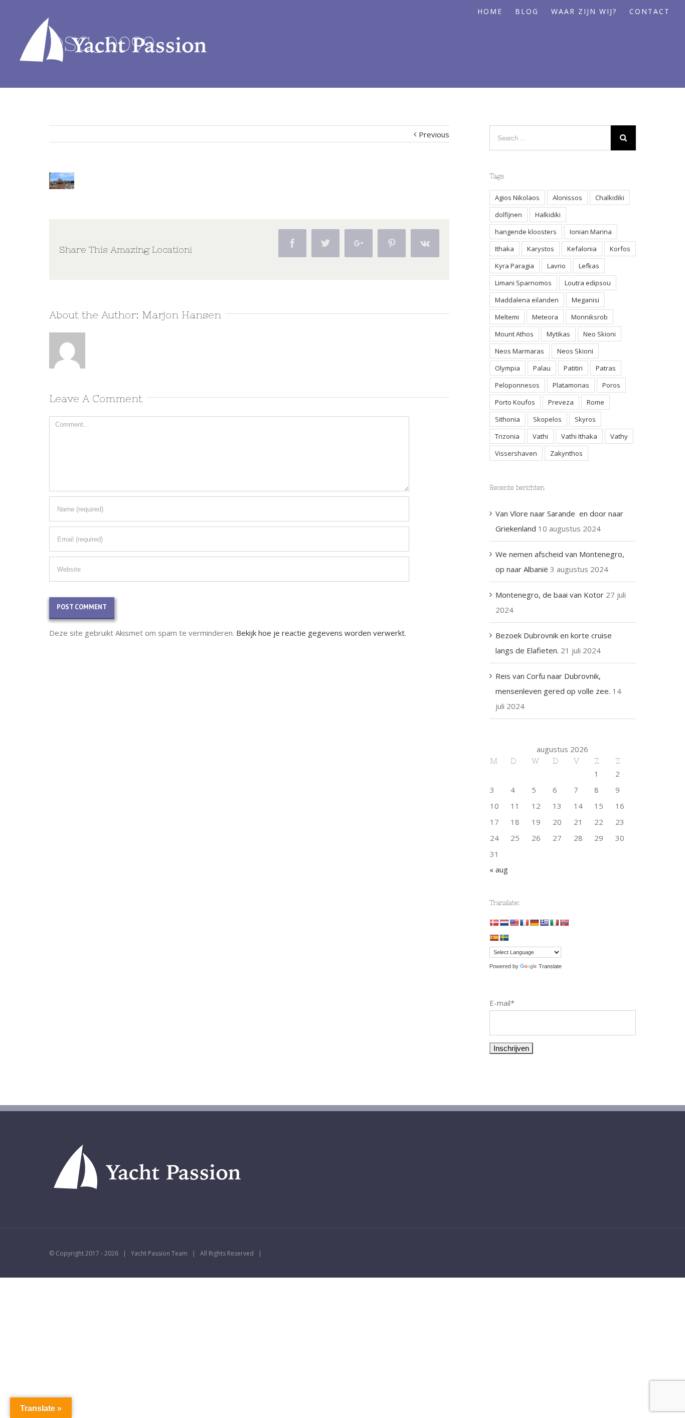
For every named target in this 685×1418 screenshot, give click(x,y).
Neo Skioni (599, 333)
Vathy (619, 436)
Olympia (507, 368)
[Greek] (544, 923)
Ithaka (504, 248)
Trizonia (507, 436)
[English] (514, 923)
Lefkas (589, 265)
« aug (498, 869)
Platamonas (571, 385)
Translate (550, 966)
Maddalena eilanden (527, 299)
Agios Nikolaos (517, 197)
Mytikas (558, 333)
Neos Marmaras (519, 351)
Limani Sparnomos (523, 282)
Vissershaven (516, 453)
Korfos (620, 248)
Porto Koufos (515, 402)
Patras (606, 368)
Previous (434, 134)
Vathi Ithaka (579, 436)
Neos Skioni (575, 351)
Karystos (540, 248)
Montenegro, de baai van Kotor (549, 595)
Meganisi (585, 299)
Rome (595, 402)
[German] (534, 923)
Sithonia (507, 419)
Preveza (561, 402)
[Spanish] (493, 938)
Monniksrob (589, 316)
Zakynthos (566, 453)
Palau (542, 368)
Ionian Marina (591, 231)
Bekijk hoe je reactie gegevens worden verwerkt (320, 633)
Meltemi (507, 316)
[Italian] (554, 923)
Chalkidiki (609, 197)
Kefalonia (582, 248)
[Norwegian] (564, 923)
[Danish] (493, 923)
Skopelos (547, 419)
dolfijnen (508, 214)
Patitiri (573, 368)
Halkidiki (548, 214)
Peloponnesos (517, 385)
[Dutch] (503, 923)
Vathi (540, 436)
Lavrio (556, 265)
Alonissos (567, 197)
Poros (611, 385)
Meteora (545, 316)
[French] (524, 923)
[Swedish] (503, 938)
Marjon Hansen (181, 314)
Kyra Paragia (514, 265)
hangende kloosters (526, 231)
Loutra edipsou (588, 282)
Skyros (585, 419)
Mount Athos (514, 333)
